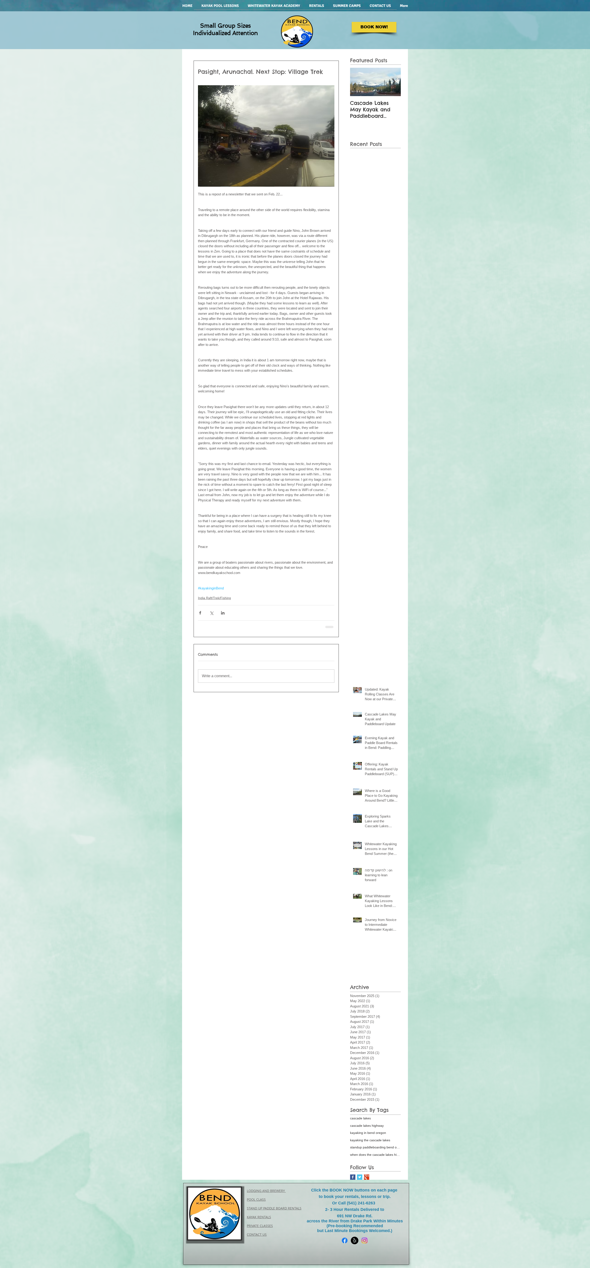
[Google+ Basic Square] (366, 1180)
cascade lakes (360, 1122)
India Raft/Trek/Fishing (214, 598)
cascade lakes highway (367, 1129)
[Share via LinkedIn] (223, 613)
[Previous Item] (357, 81)
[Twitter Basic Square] (359, 1180)
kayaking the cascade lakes (370, 1143)
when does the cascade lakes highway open (375, 1158)
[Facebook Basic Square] (352, 1180)
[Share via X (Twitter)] (211, 613)
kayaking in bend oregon (368, 1136)
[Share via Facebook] (200, 613)
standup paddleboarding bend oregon (375, 1151)
